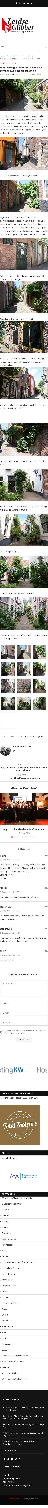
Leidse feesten (8, 1274)
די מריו (3, 855)
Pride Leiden (7, 1326)
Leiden (5, 1256)
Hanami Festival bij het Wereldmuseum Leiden (21, 1442)
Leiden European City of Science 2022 (18, 1262)
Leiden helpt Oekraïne (11, 1268)
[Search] (45, 47)
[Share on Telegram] (39, 736)
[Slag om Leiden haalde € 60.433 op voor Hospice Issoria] (24, 809)
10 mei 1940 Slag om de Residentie (17, 1198)
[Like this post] (22, 736)
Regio (4, 1338)
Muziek (5, 1291)
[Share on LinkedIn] (33, 736)
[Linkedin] (24, 3)
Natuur (5, 1297)
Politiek (5, 1320)
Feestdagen (7, 1233)
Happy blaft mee (9, 1239)
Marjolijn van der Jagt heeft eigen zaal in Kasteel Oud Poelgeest (23, 1417)
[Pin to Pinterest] (30, 736)
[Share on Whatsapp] (36, 736)
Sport (4, 1350)
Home (2, 56)
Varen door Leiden (10, 1373)
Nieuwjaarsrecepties (11, 1303)
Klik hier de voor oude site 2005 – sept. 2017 (19, 1098)
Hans (5, 1407)
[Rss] (31, 3)
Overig (5, 1315)
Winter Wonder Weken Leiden (15, 1379)
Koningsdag (7, 1245)
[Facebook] (16, 3)
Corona (5, 1221)
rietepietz (5, 906)
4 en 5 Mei (6, 1209)
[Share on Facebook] (25, 736)
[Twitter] (20, 3)
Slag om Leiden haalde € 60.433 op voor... (24, 829)
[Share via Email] (42, 736)
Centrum (14, 56)
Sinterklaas (6, 1344)
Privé (4, 1332)
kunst (4, 1250)
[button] (2, 815)
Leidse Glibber (14, 1499)
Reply (45, 855)
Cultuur (5, 1227)
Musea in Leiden (9, 1285)
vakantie (5, 1367)
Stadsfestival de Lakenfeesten (15, 1355)
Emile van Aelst (19, 74)
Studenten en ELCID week (13, 1361)
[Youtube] (28, 3)
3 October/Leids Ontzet (12, 1204)
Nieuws (5, 1309)
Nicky (3, 951)
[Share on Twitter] (28, 736)
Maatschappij (8, 1279)
